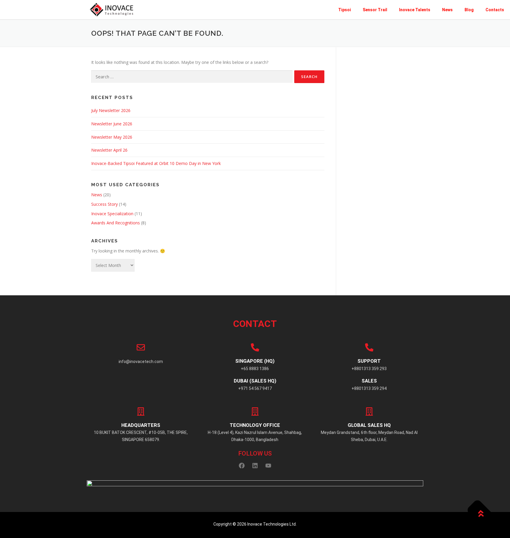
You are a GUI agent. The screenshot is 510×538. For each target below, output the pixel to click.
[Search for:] (191, 76)
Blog (469, 9)
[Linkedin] (255, 465)
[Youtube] (268, 465)
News (447, 9)
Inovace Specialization (112, 213)
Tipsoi (344, 9)
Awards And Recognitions (115, 223)
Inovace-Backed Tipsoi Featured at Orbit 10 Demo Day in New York (156, 163)
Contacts (495, 9)
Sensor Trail (375, 9)
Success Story (104, 204)
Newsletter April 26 (109, 150)
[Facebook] (242, 465)
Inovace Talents (414, 9)
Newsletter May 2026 (111, 137)
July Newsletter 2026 (110, 110)
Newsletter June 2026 (111, 124)
